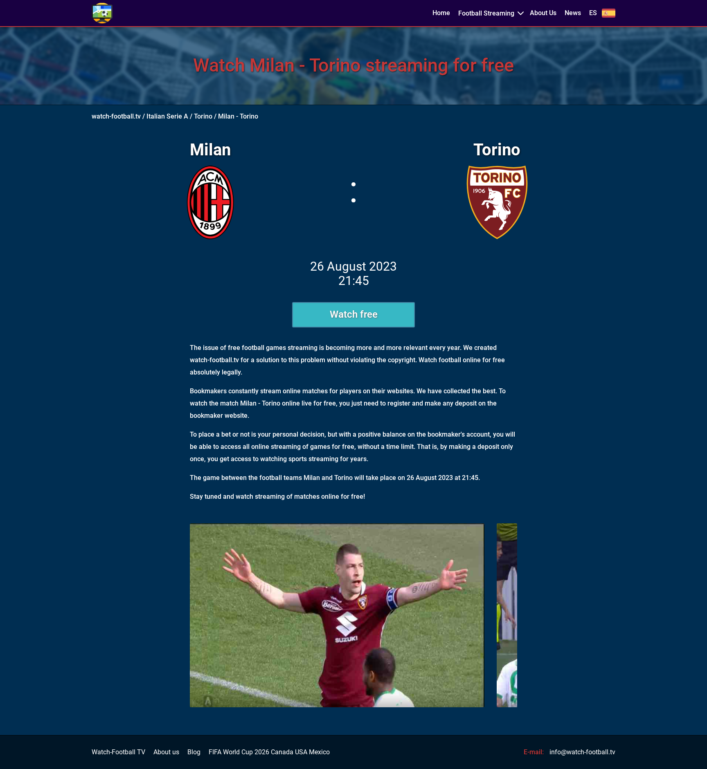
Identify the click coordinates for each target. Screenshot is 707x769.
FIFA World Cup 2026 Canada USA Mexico (269, 752)
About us (166, 752)
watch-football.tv (116, 116)
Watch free (354, 314)
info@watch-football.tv (582, 752)
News (573, 13)
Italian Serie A (167, 116)
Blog (193, 752)
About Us (543, 13)
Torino (203, 116)
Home (441, 13)
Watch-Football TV (118, 752)
